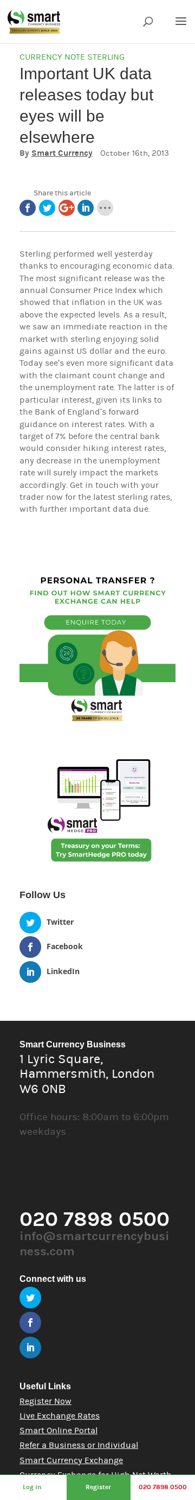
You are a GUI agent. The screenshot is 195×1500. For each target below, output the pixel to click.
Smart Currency (62, 153)
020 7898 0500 (163, 1487)
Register (98, 1487)
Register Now (46, 1401)
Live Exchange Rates (60, 1416)
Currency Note (52, 57)
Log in (32, 1487)
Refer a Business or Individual (79, 1445)
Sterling (106, 57)
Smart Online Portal (59, 1430)
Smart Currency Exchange (71, 1460)
